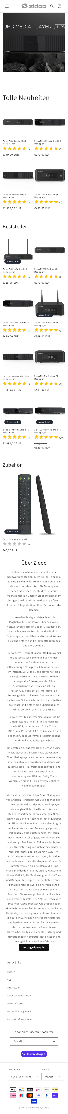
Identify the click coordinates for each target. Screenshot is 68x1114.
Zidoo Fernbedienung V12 (15, 539)
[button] (7, 6)
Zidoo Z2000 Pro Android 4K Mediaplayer (47, 431)
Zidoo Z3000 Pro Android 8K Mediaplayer (47, 142)
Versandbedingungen (19, 1011)
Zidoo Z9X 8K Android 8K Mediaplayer (14, 142)
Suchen (11, 971)
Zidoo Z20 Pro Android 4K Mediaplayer (46, 324)
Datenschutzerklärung (19, 995)
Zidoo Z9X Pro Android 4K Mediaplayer (15, 270)
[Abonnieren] (54, 1041)
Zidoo (28, 1107)
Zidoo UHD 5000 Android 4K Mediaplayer (16, 431)
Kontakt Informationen (20, 1019)
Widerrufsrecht (15, 1003)
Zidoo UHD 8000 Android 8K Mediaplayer (16, 196)
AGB (9, 979)
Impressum (13, 987)
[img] (14, 148)
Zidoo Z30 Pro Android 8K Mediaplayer (46, 196)
